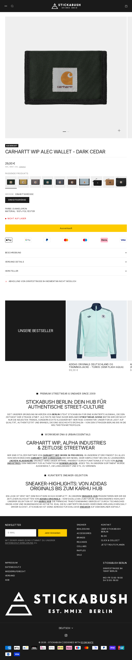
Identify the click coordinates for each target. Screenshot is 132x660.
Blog (104, 536)
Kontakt (106, 525)
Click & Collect (110, 540)
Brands (81, 537)
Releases (82, 542)
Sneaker (81, 525)
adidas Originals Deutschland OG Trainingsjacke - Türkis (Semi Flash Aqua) (96, 366)
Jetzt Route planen (113, 544)
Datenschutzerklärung (19, 543)
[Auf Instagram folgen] (66, 635)
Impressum (11, 563)
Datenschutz (13, 567)
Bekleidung (83, 529)
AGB (7, 580)
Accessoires (84, 533)
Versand (22, 167)
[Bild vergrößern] (119, 130)
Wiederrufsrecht (15, 571)
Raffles (81, 550)
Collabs (81, 546)
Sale (79, 555)
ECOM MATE (87, 642)
